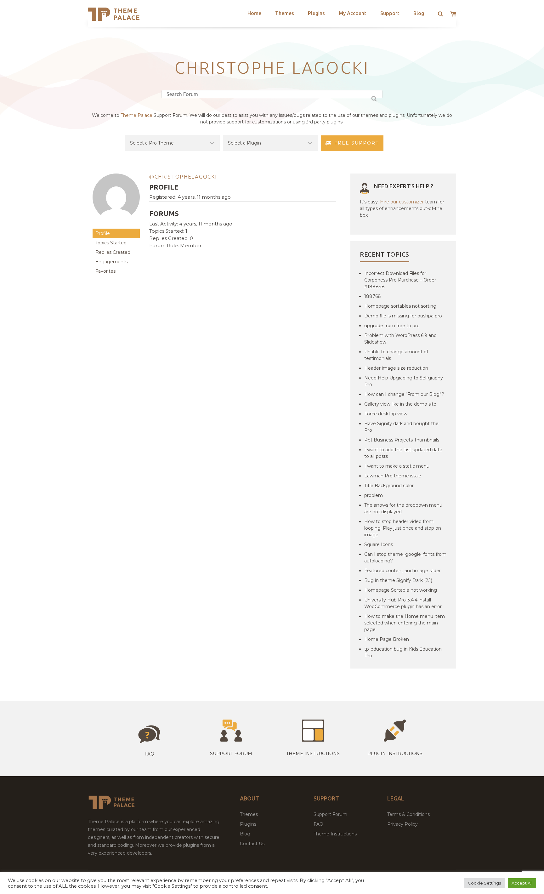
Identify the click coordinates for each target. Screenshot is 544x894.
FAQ (318, 824)
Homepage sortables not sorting (400, 306)
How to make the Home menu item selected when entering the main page (404, 622)
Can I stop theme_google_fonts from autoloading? (405, 557)
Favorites (105, 271)
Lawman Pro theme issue (392, 476)
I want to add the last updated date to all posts (403, 453)
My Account (352, 13)
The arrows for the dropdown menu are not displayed (403, 508)
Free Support (356, 143)
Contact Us (252, 843)
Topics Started (111, 243)
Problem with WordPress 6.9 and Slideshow (400, 339)
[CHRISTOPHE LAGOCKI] (116, 225)
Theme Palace (126, 14)
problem (373, 495)
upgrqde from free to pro (392, 325)
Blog (418, 13)
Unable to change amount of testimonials (396, 355)
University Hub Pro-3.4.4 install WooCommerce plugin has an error (403, 603)
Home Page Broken (386, 639)
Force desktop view (385, 414)
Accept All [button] (522, 882)
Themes (284, 13)
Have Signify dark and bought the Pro (401, 427)
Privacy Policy (402, 824)
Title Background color (389, 485)
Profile (102, 233)
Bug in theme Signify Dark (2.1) (398, 580)
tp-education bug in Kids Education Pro (403, 652)
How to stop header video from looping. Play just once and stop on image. (402, 528)
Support (390, 13)
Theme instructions (313, 753)
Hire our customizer (402, 202)
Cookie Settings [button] (484, 882)
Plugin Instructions (394, 753)
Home (254, 13)
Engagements (111, 262)
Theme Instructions (335, 834)
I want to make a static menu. (397, 466)
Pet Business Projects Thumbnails (401, 440)
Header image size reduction (396, 368)
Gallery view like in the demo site (400, 404)
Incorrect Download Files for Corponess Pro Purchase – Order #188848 (400, 279)
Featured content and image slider (402, 570)
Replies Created (112, 252)
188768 (372, 296)
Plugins (316, 13)
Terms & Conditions (408, 814)
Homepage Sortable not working (400, 590)
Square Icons (378, 544)
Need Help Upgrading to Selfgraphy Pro (403, 381)
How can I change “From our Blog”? (404, 394)
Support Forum (231, 753)
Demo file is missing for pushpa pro (403, 316)
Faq (149, 754)
